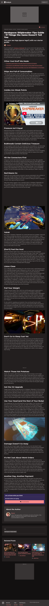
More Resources (22, 602)
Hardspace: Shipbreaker (10, 531)
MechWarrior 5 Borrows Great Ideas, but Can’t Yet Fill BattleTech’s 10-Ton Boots (25, 67)
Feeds (15, 602)
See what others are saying (12, 498)
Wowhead (21, 604)
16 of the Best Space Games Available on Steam (24, 553)
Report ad (24, 205)
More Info (8, 602)
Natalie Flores (35, 558)
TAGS (5, 529)
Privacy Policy (8, 604)
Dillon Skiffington (23, 555)
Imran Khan (8, 556)
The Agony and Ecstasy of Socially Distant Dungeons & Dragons (21, 63)
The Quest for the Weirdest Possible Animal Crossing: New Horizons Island (24, 65)
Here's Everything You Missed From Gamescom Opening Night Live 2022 (10, 553)
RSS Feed (15, 604)
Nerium (9, 45)
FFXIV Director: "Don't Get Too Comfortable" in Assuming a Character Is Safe (38, 554)
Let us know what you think (14, 495)
